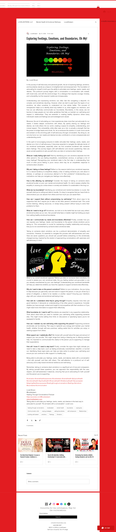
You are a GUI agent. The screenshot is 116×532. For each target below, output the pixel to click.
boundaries (70, 408)
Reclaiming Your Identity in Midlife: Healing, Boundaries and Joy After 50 (84, 456)
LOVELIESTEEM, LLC (25, 22)
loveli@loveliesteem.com (58, 523)
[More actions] (88, 34)
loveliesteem (50, 408)
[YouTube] (57, 504)
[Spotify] (65, 504)
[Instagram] (53, 504)
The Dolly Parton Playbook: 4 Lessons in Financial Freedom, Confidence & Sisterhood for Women (30, 456)
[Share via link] (40, 420)
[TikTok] (50, 504)
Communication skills (33, 411)
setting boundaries (59, 411)
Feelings (51, 414)
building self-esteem (33, 414)
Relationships (82, 411)
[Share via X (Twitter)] (31, 420)
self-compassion (71, 411)
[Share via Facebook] (27, 420)
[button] (98, 7)
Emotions (59, 414)
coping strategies (46, 411)
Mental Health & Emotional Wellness (48, 22)
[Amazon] (68, 504)
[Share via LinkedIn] (36, 420)
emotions (44, 414)
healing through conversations (36, 408)
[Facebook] (61, 504)
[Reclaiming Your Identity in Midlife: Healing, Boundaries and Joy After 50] (85, 445)
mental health (60, 408)
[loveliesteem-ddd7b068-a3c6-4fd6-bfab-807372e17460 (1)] (46, 504)
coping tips (79, 408)
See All (96, 435)
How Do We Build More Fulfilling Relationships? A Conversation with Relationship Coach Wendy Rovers (56, 456)
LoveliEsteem (68, 22)
